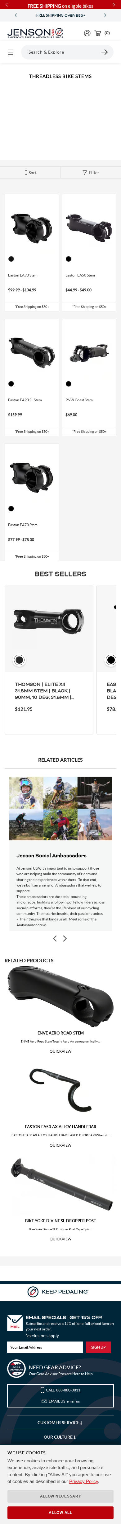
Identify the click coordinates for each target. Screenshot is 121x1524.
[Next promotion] (105, 15)
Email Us (64, 1401)
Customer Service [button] (59, 1422)
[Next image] (64, 938)
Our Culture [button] (59, 1437)
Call (63, 1390)
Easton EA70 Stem (23, 525)
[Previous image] (55, 938)
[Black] (11, 259)
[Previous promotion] (16, 15)
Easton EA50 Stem (80, 275)
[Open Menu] (10, 52)
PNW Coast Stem (79, 400)
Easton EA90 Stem (23, 275)
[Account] (87, 33)
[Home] (35, 33)
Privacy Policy (83, 1481)
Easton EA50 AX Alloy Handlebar (60, 1127)
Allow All (60, 1512)
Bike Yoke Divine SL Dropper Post (60, 1221)
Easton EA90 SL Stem (25, 400)
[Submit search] (104, 52)
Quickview (60, 1051)
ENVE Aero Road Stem (61, 1033)
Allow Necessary (60, 1496)
